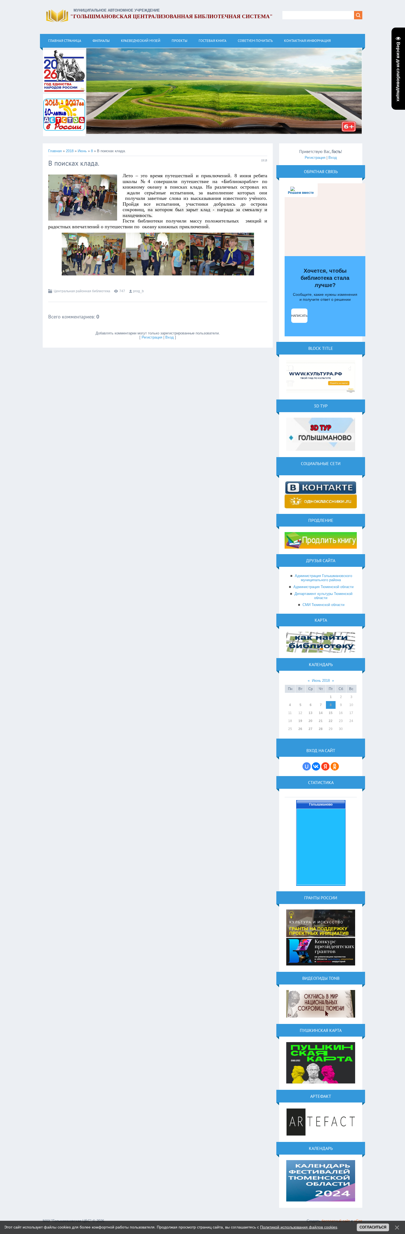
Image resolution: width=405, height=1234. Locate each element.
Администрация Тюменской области (323, 587)
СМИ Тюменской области (323, 605)
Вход (169, 337)
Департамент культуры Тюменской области (323, 596)
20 (310, 721)
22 (331, 721)
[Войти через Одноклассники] (335, 766)
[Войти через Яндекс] (325, 766)
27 (310, 729)
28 (321, 729)
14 (321, 713)
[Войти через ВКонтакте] (316, 766)
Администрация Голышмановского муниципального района (323, 578)
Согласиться (373, 1227)
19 (300, 721)
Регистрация (152, 337)
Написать (299, 315)
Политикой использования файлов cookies (298, 1227)
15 (331, 713)
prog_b (138, 291)
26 (300, 729)
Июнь (82, 151)
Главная (55, 151)
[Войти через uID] (307, 766)
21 (321, 721)
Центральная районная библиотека (82, 291)
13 (310, 713)
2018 (70, 151)
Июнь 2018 (321, 680)
